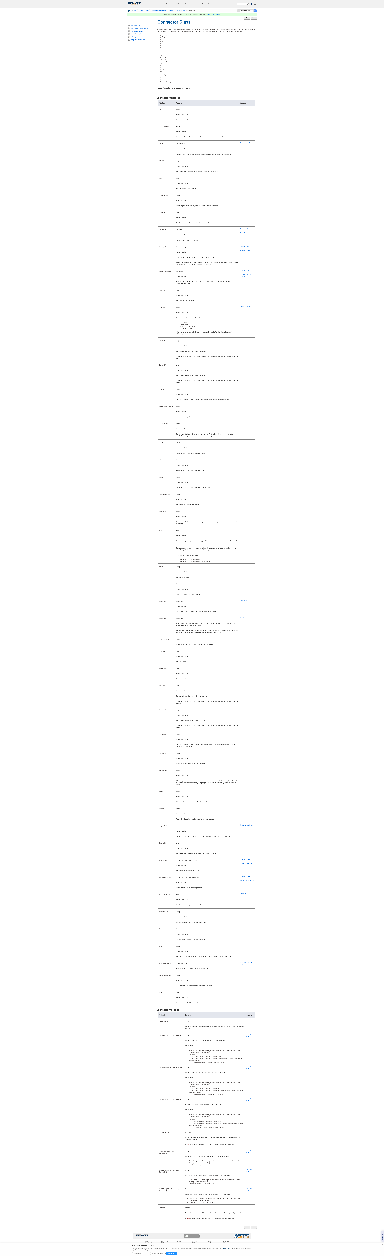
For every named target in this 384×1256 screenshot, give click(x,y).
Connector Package (181, 10)
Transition (243, 894)
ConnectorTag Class (246, 863)
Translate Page (249, 1035)
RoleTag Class (135, 37)
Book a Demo (382, 1236)
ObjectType (243, 600)
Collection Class (245, 233)
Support (161, 4)
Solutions (188, 4)
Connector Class (136, 25)
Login (254, 4)
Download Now (206, 4)
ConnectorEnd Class (246, 143)
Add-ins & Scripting (144, 10)
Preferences (138, 1253)
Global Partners (226, 1241)
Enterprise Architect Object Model (159, 10)
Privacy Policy (226, 1248)
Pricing (154, 4)
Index (135, 10)
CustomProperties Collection (245, 275)
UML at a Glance (164, 1241)
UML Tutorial (179, 4)
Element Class (244, 126)
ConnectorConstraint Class (139, 28)
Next (253, 18)
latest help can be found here (212, 14)
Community (197, 4)
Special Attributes (245, 307)
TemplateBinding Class (247, 880)
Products (146, 4)
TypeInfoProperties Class (246, 963)
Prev (247, 18)
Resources (169, 4)
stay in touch (193, 1236)
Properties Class (245, 617)
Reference (171, 10)
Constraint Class (245, 229)
